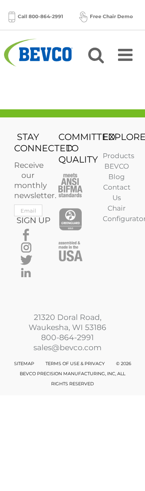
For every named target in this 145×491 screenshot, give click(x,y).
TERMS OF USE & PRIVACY (75, 363)
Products (118, 156)
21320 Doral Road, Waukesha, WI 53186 (67, 322)
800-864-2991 (67, 337)
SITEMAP (24, 363)
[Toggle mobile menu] (126, 54)
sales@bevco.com (67, 347)
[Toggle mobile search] (96, 54)
